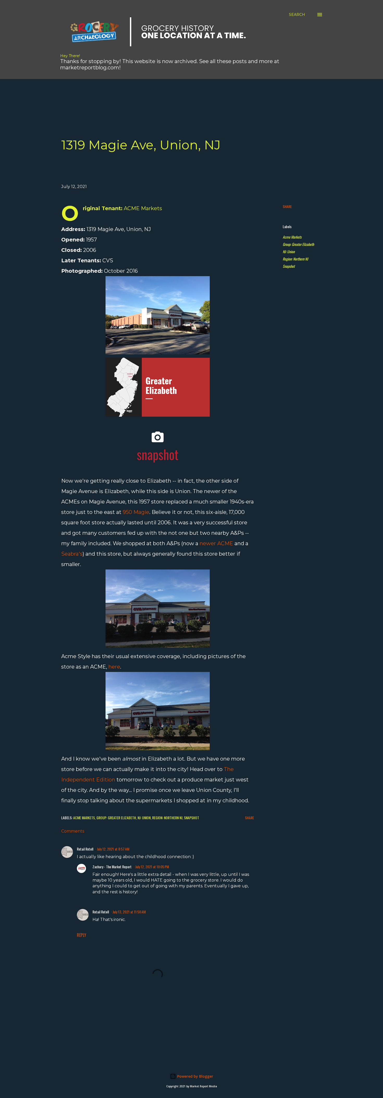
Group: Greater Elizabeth (298, 244)
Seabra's (72, 554)
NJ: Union (289, 251)
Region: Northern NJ (295, 259)
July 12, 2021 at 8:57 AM (113, 849)
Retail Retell (85, 849)
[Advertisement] (151, 90)
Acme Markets (292, 237)
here (114, 667)
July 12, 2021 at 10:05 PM (152, 866)
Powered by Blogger (194, 1076)
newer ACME (216, 543)
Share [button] (287, 206)
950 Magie (136, 512)
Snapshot (289, 266)
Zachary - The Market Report (112, 866)
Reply (81, 935)
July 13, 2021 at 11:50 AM (129, 911)
